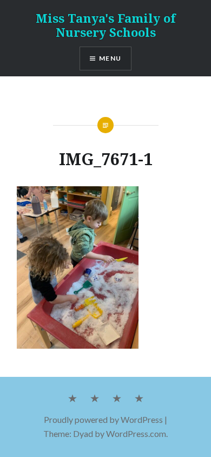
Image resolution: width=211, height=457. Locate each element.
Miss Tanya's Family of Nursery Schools (106, 25)
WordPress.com (136, 433)
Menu (110, 58)
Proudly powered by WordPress (103, 419)
